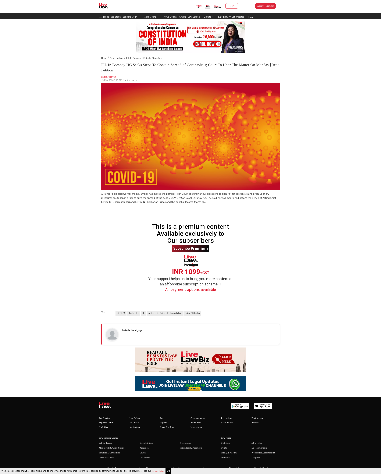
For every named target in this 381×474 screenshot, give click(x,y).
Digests (207, 16)
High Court (104, 427)
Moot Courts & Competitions (111, 448)
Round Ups (195, 423)
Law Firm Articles (259, 448)
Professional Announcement (263, 453)
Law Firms (223, 16)
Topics (106, 16)
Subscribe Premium (265, 6)
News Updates (170, 16)
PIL (143, 313)
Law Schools (194, 16)
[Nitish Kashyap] (112, 334)
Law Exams (145, 458)
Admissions (144, 448)
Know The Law (167, 427)
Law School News (106, 458)
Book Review (227, 423)
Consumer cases (197, 418)
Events (224, 448)
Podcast (255, 423)
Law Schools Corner (108, 438)
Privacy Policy (158, 471)
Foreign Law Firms (229, 453)
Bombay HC (133, 313)
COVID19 (121, 313)
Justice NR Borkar (192, 313)
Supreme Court (130, 16)
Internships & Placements (191, 448)
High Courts (150, 16)
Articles (182, 16)
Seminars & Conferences (109, 453)
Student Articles (146, 443)
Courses (143, 453)
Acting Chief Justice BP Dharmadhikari (165, 313)
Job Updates (238, 16)
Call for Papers (105, 443)
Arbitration (134, 427)
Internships (225, 458)
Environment (258, 418)
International (196, 427)
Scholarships (185, 443)
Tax (161, 418)
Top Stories (116, 16)
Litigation (256, 458)
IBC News (134, 423)
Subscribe (190, 248)
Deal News (225, 443)
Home (104, 58)
